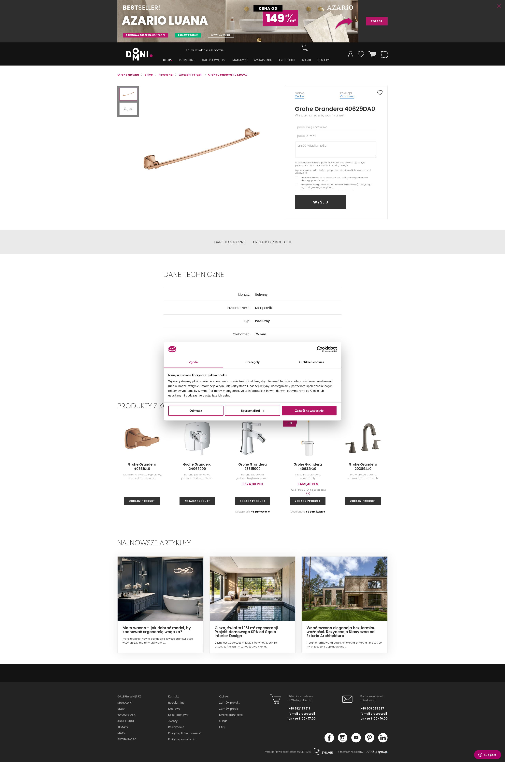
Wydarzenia (126, 715)
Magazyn (124, 703)
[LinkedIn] (383, 741)
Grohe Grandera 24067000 (197, 466)
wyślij (320, 202)
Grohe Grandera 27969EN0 (418, 466)
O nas (223, 721)
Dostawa (174, 709)
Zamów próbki (228, 709)
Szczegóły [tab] (252, 362)
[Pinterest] (369, 741)
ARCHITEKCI (287, 60)
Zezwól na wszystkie (309, 410)
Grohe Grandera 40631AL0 (473, 466)
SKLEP (167, 60)
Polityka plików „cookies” (184, 733)
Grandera (347, 96)
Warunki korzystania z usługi (325, 165)
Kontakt (173, 696)
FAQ (222, 727)
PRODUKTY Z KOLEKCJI (272, 242)
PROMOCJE (187, 60)
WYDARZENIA (262, 60)
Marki (121, 733)
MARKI (306, 60)
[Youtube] (356, 741)
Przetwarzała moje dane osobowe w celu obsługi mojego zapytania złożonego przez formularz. (334, 179)
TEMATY (323, 60)
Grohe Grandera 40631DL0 (142, 466)
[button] (128, 94)
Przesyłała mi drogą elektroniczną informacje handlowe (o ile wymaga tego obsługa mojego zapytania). (336, 186)
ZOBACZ (377, 21)
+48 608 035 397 (372, 708)
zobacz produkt (142, 501)
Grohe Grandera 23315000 (252, 466)
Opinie (223, 696)
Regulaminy (176, 703)
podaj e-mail (306, 136)
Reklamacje (176, 727)
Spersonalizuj (250, 410)
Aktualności (127, 739)
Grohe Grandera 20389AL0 (363, 466)
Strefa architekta (231, 715)
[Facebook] (329, 741)
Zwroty (173, 721)
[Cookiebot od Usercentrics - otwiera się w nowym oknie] (319, 349)
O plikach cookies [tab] (311, 362)
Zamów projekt (229, 703)
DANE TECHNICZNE (229, 242)
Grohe (299, 96)
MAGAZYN (239, 60)
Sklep (121, 709)
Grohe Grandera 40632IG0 (308, 466)
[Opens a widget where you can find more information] (487, 755)
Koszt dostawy (178, 715)
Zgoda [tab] (193, 362)
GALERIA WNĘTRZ (213, 60)
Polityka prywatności (182, 739)
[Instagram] (342, 741)
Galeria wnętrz (129, 696)
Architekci (125, 721)
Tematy (122, 727)
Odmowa (196, 410)
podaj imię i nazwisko (312, 127)
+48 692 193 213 (299, 708)
